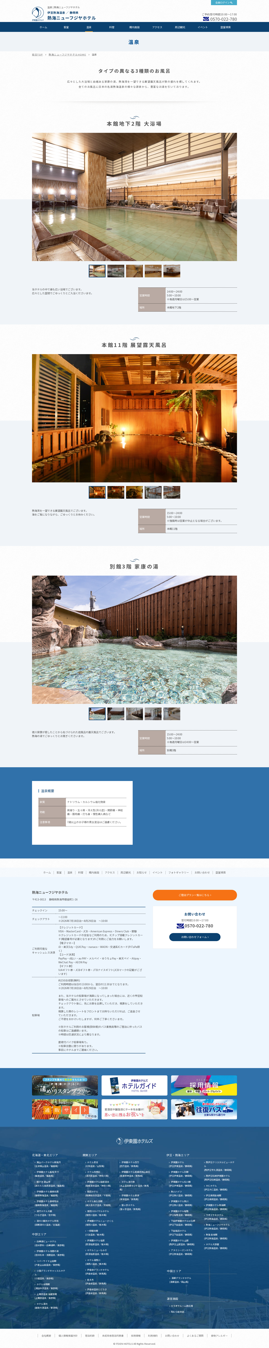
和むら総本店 (177, 1311)
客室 (66, 27)
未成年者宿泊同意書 (113, 1335)
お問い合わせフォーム (194, 937)
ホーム (43, 27)
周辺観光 (180, 27)
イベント (203, 27)
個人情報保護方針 (68, 1335)
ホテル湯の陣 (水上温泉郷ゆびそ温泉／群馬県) (134, 1185)
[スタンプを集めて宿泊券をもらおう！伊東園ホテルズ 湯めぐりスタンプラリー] (65, 1085)
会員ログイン (222, 2)
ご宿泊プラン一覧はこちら (194, 895)
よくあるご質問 (195, 1335)
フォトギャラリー (178, 872)
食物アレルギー (219, 1335)
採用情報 (136, 1335)
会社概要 (46, 1335)
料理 (111, 27)
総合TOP (37, 54)
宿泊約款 (90, 1335)
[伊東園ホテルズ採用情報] (204, 1085)
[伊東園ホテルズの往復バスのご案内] (204, 1109)
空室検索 (226, 27)
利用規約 (153, 1335)
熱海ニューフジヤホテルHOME (67, 54)
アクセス (157, 27)
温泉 (88, 27)
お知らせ (142, 872)
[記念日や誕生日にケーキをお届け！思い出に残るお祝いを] (134, 1109)
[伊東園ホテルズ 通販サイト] (65, 1109)
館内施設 (134, 27)
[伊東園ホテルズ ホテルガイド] (134, 1085)
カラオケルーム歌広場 (182, 1305)
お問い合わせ (202, 872)
